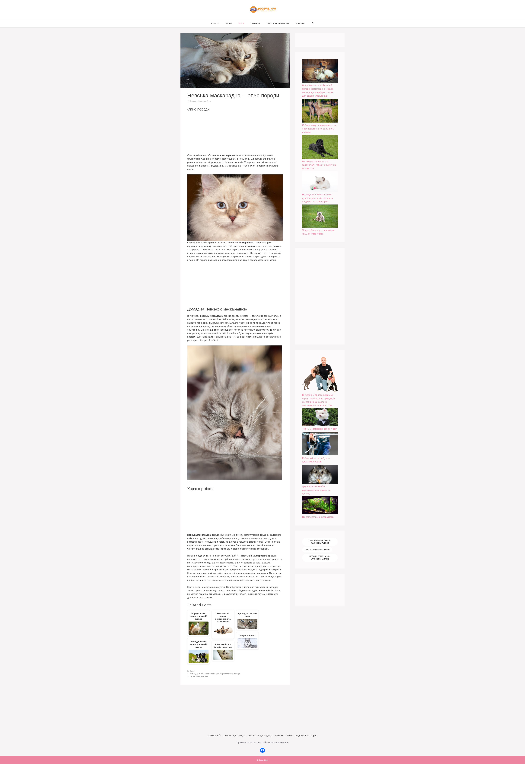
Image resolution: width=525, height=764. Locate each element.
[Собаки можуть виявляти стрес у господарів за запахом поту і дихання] (320, 111)
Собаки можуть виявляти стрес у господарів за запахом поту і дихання (319, 128)
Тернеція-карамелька (199, 676)
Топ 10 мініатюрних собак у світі (319, 428)
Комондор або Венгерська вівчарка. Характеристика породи (215, 674)
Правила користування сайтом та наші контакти (263, 742)
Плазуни (300, 23)
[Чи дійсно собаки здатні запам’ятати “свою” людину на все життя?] (320, 147)
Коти (241, 23)
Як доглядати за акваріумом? (318, 517)
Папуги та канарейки (278, 23)
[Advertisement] (235, 133)
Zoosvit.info (263, 760)
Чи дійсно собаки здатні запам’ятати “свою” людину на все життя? (319, 165)
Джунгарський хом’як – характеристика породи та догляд (316, 490)
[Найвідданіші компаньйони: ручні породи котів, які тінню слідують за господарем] (320, 182)
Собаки (215, 23)
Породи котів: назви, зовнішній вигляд (319, 557)
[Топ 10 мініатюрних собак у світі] (320, 417)
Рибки (229, 23)
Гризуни (255, 23)
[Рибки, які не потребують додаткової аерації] (320, 444)
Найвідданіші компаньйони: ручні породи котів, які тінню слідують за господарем (317, 198)
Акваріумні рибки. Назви (317, 550)
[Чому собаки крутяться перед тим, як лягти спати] (320, 216)
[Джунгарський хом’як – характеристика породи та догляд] (320, 475)
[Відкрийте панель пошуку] (312, 23)
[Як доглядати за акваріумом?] (320, 505)
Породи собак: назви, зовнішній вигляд (320, 541)
